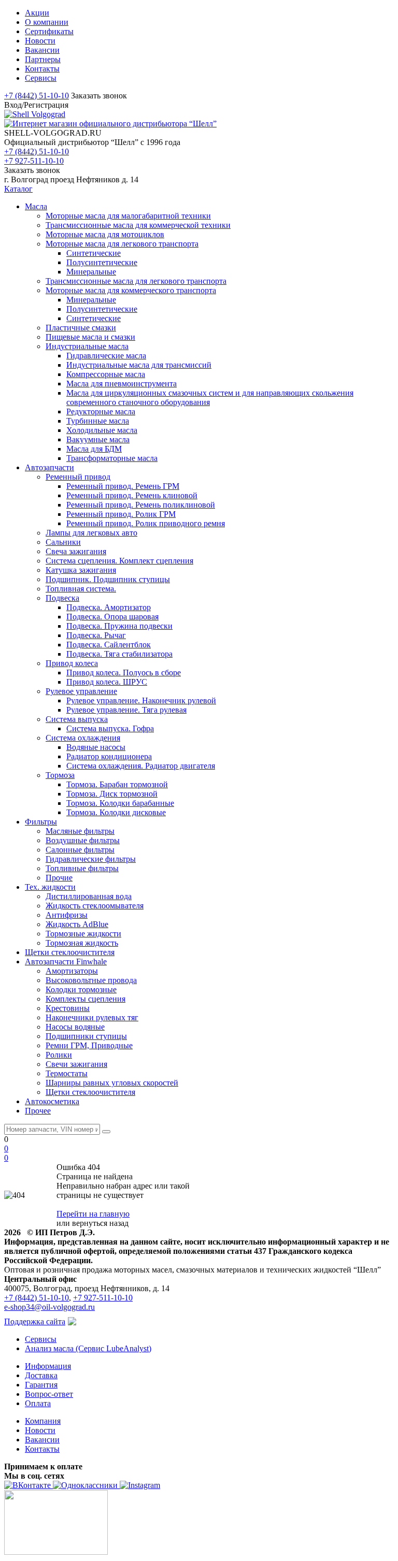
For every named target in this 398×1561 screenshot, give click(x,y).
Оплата (38, 1403)
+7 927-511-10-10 (34, 160)
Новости (40, 1430)
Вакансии (42, 1439)
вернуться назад (100, 1223)
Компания (43, 1421)
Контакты (42, 1448)
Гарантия (41, 1384)
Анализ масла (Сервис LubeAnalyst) (88, 1348)
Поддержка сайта (34, 1321)
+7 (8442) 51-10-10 (36, 95)
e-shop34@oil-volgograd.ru (49, 1307)
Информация (48, 1366)
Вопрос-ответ (49, 1394)
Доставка (41, 1375)
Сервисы (40, 1339)
